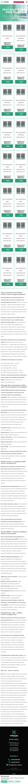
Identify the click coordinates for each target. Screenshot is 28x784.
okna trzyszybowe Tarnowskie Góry (17, 709)
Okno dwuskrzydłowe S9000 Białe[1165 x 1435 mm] (7, 70)
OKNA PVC (10, 16)
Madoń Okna (5, 16)
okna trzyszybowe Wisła (17, 714)
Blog (14, 774)
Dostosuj (11, 781)
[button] (26, 2)
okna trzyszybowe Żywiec (17, 723)
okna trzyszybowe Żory (6, 723)
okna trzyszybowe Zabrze (6, 718)
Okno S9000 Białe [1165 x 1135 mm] (9, 365)
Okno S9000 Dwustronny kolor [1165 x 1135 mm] (11, 370)
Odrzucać (17, 781)
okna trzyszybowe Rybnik (6, 702)
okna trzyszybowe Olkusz (11, 695)
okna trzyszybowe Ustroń (15, 711)
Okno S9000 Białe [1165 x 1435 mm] (9, 368)
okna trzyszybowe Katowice (12, 688)
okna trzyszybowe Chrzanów (11, 678)
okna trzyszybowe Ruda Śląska (18, 699)
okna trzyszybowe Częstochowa (12, 681)
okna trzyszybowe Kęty (10, 690)
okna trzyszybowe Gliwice (21, 683)
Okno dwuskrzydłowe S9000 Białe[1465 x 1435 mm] (7, 103)
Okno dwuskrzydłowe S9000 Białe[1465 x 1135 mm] (21, 70)
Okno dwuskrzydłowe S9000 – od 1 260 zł (10, 363)
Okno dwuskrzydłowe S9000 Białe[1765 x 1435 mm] (7, 135)
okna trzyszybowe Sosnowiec (11, 706)
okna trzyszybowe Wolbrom (21, 716)
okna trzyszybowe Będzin (9, 676)
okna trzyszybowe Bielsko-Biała (11, 674)
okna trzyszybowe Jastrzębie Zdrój (8, 685)
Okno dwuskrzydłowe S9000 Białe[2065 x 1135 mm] (21, 135)
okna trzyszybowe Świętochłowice (19, 721)
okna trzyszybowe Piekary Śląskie (13, 697)
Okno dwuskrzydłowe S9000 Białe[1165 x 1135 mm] (21, 38)
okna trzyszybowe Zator (18, 718)
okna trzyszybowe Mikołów (13, 692)
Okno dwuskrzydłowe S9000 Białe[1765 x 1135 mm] (21, 103)
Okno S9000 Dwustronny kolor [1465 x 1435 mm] (11, 372)
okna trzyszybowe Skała (9, 704)
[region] (14, 779)
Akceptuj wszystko (5, 781)
